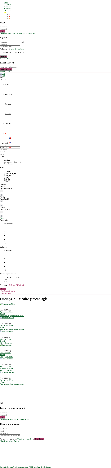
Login (2, 31)
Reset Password (6, 69)
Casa (1, 357)
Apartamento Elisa (6, 325)
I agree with (13, 49)
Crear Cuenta (39, 439)
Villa (1, 343)
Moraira (2, 327)
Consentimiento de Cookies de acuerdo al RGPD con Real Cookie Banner (25, 467)
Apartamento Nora (6, 380)
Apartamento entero (17, 316)
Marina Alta (4, 368)
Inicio (6, 3)
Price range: (4, 285)
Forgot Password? (29, 33)
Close (2, 218)
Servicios (7, 10)
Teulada (2, 314)
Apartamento (4, 316)
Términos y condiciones (25, 439)
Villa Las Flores (5, 366)
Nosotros (7, 6)
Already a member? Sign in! (9, 441)
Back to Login (5, 58)
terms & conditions (17, 49)
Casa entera (8, 343)
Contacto (7, 8)
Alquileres (7, 5)
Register (3, 56)
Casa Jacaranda (5, 353)
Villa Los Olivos (5, 339)
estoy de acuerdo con (18, 439)
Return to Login (5, 71)
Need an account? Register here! (11, 33)
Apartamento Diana (6, 312)
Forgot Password (23, 419)
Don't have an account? (8, 419)
